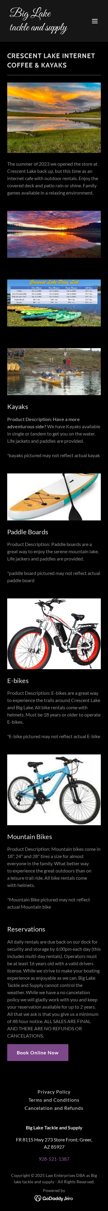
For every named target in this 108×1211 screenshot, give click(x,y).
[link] (40, 28)
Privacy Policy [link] (54, 1091)
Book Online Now (38, 1052)
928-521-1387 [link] (54, 1159)
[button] (95, 21)
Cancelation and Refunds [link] (54, 1108)
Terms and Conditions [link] (54, 1100)
